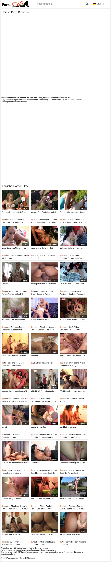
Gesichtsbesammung (39, 473)
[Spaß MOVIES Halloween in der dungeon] (73, 308)
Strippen (53, 401)
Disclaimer (31, 558)
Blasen (7, 291)
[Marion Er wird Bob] (44, 415)
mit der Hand (7, 258)
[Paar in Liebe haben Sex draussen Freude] (73, 200)
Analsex (43, 256)
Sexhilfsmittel (7, 545)
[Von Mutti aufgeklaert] (73, 415)
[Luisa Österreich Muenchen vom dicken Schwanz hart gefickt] (15, 236)
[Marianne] (44, 343)
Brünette (7, 470)
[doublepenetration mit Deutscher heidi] (44, 272)
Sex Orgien (66, 363)
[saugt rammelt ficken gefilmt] (44, 236)
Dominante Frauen (67, 330)
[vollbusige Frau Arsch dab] (73, 522)
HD (38, 258)
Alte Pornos (44, 542)
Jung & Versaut (21, 509)
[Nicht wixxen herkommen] (44, 308)
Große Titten (16, 220)
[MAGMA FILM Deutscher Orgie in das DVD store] (44, 200)
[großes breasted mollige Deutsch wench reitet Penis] (15, 343)
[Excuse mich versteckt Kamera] (73, 487)
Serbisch (48, 330)
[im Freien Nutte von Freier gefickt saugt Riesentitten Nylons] (73, 236)
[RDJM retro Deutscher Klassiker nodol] (73, 379)
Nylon (76, 258)
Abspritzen (14, 291)
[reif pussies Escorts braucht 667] (15, 522)
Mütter (17, 294)
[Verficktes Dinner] (15, 272)
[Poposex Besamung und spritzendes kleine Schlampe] (73, 451)
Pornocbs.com (12, 558)
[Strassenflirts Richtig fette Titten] (15, 200)
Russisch (40, 330)
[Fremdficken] (44, 451)
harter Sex (20, 366)
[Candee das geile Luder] (15, 487)
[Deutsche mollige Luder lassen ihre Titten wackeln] (73, 272)
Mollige (72, 291)
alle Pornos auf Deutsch (62, 100)
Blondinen (44, 327)
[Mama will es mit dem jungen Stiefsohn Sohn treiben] (15, 379)
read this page (75, 552)
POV (27, 256)
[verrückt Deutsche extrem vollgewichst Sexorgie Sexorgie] (73, 343)
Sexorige (73, 366)
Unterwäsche (16, 473)
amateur (7, 220)
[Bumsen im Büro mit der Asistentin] (15, 451)
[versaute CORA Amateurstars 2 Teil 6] (44, 487)
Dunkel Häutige (66, 509)
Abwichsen (64, 294)
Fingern (46, 220)
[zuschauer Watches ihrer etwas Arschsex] (44, 522)
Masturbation (42, 222)
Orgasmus (52, 222)
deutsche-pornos (16, 222)
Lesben (15, 330)
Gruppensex (7, 330)
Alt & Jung (20, 401)
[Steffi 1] (15, 415)
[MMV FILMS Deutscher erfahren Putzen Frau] (44, 379)
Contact (23, 558)
